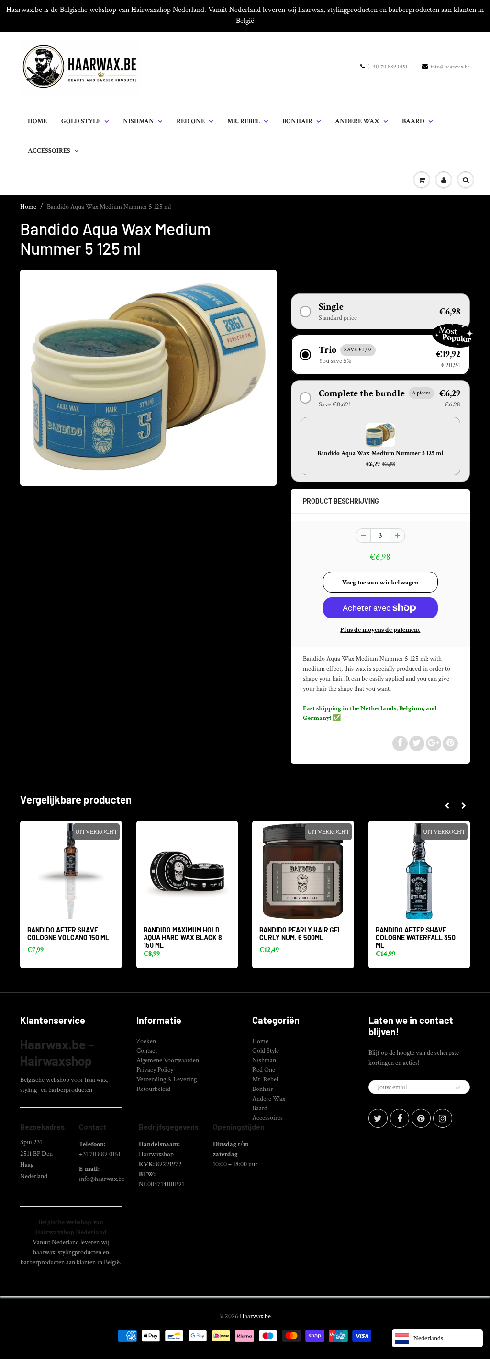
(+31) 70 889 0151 (387, 66)
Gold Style (80, 121)
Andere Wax (357, 121)
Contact (146, 1050)
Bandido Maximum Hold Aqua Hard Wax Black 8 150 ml (183, 937)
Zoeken (146, 1041)
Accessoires (49, 150)
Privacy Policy (154, 1070)
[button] (380, 311)
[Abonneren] (458, 1087)
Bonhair (297, 121)
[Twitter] (378, 1118)
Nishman (138, 121)
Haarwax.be (255, 1316)
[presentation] (447, 806)
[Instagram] (442, 1118)
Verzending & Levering (166, 1079)
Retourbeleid (153, 1089)
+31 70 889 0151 (100, 1154)
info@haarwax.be (450, 66)
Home (37, 121)
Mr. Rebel (243, 121)
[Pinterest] (421, 1118)
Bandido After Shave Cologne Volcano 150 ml (68, 934)
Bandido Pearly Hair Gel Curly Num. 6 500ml (300, 934)
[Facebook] (399, 1118)
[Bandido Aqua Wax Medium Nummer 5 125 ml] (148, 377)
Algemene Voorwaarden (167, 1060)
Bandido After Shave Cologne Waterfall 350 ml (416, 937)
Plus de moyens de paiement (380, 630)
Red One (191, 121)
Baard (413, 121)
